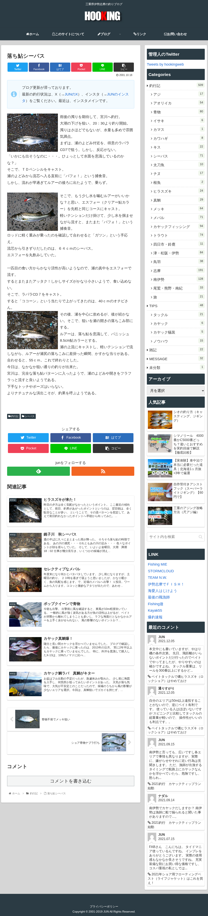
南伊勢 (178, 279)
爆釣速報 (155, 617)
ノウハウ (178, 341)
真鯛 (178, 200)
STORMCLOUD (161, 571)
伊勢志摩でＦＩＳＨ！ (166, 584)
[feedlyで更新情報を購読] (38, 471)
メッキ (178, 209)
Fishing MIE (157, 564)
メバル (178, 217)
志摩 (178, 270)
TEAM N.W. (157, 578)
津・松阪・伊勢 (178, 253)
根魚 (178, 182)
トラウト (178, 235)
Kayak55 (155, 610)
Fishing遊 (155, 604)
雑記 (176, 350)
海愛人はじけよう (162, 591)
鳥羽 (178, 261)
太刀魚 (178, 165)
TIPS (176, 306)
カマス (178, 129)
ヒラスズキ (178, 191)
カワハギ (178, 138)
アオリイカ (178, 103)
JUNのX (71, 94)
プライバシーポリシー (104, 906)
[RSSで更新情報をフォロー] (103, 471)
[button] (200, 536)
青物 (178, 112)
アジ (178, 94)
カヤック (178, 323)
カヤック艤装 (178, 332)
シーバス (29, 416)
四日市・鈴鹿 (178, 244)
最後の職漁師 (159, 597)
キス (178, 147)
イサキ (178, 120)
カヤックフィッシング (178, 226)
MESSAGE (176, 359)
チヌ (178, 173)
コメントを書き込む (71, 781)
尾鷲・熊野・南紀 (178, 288)
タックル (178, 314)
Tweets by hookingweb (165, 64)
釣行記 (14, 416)
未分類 (176, 367)
